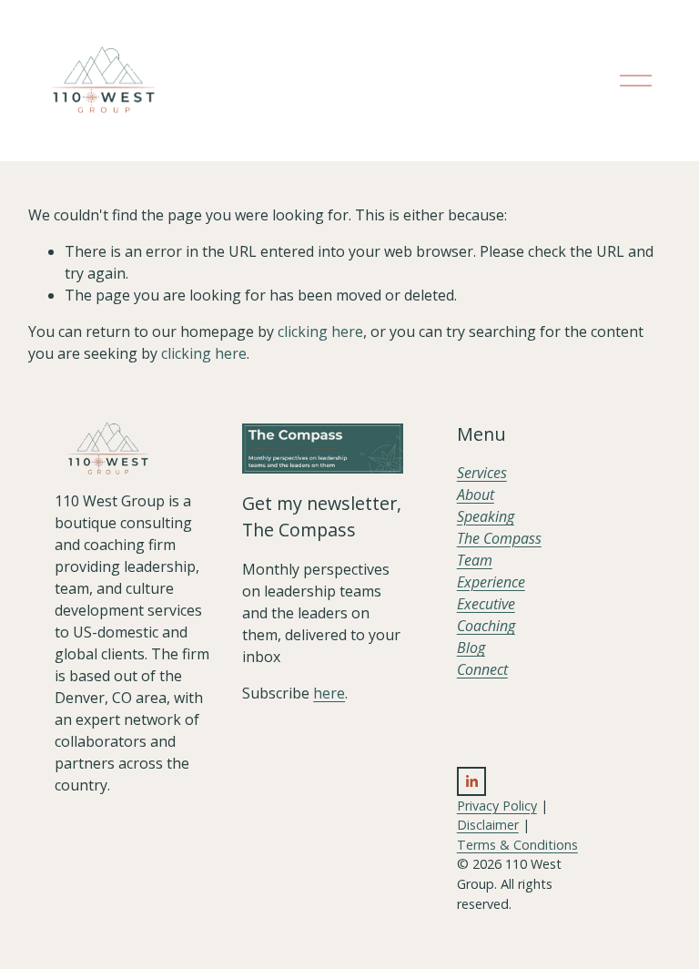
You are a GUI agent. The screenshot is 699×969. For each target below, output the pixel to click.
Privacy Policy (497, 805)
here (329, 693)
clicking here (320, 331)
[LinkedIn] (471, 781)
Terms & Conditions (517, 844)
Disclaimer (488, 824)
